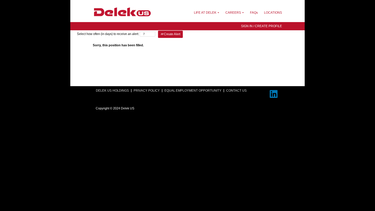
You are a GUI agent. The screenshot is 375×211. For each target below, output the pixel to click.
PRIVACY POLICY (147, 90)
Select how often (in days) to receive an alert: (108, 34)
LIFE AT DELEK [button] (205, 12)
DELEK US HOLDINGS (112, 90)
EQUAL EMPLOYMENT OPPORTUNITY (192, 90)
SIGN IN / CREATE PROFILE (261, 26)
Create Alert (171, 34)
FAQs (254, 12)
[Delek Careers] (122, 12)
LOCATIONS (273, 12)
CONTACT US (236, 90)
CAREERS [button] (233, 12)
